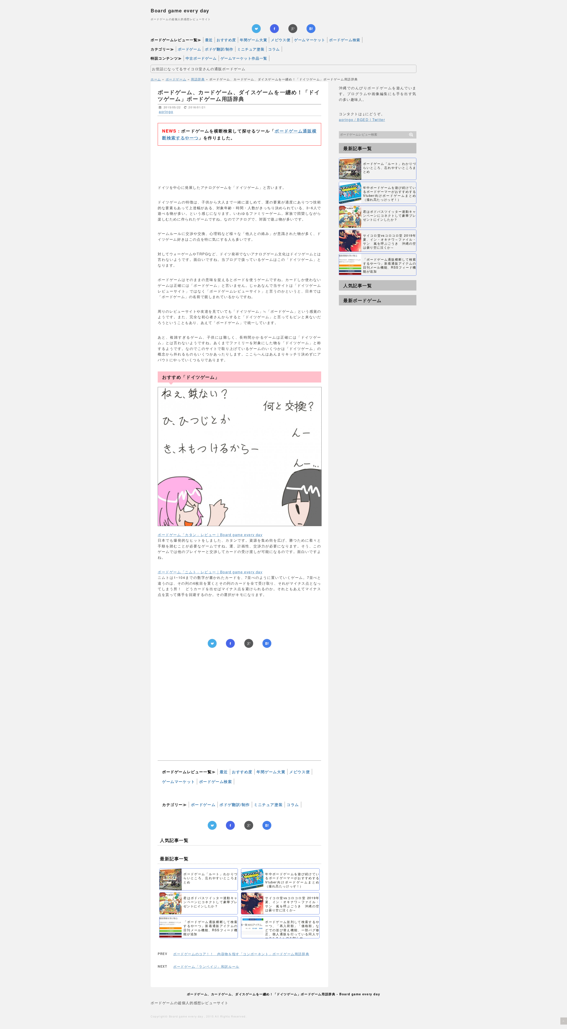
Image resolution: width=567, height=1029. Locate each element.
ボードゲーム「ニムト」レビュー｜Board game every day (210, 571)
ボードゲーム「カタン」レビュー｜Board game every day (210, 534)
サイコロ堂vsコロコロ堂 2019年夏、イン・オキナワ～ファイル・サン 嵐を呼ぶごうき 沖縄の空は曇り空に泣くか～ (292, 903)
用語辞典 (198, 79)
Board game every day (180, 10)
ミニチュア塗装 (250, 49)
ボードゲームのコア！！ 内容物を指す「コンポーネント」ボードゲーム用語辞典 (241, 953)
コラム (274, 49)
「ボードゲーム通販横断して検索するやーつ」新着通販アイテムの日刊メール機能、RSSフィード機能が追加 (210, 927)
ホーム (156, 79)
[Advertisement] (239, 163)
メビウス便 (280, 39)
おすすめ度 (226, 39)
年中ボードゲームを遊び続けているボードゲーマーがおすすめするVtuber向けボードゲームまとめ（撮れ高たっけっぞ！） (292, 879)
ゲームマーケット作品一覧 (244, 58)
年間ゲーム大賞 (253, 39)
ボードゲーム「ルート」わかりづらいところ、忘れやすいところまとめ (210, 877)
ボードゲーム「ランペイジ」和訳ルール (206, 966)
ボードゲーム (189, 49)
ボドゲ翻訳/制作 (219, 49)
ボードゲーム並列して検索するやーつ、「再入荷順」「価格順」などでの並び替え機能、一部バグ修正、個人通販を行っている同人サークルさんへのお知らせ (292, 929)
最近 (209, 39)
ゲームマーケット (309, 39)
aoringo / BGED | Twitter (362, 119)
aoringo (166, 111)
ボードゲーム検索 (344, 39)
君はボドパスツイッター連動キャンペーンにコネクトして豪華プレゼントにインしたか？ (210, 901)
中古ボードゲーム (201, 58)
